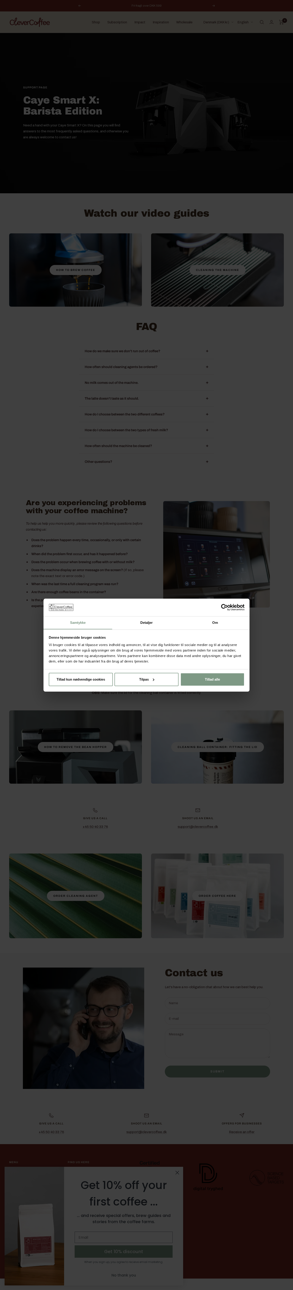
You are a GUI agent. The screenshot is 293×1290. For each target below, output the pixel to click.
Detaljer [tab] (146, 622)
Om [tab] (215, 622)
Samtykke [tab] (78, 622)
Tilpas (144, 679)
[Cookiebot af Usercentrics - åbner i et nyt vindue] (224, 607)
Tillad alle (212, 679)
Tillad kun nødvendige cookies (81, 679)
